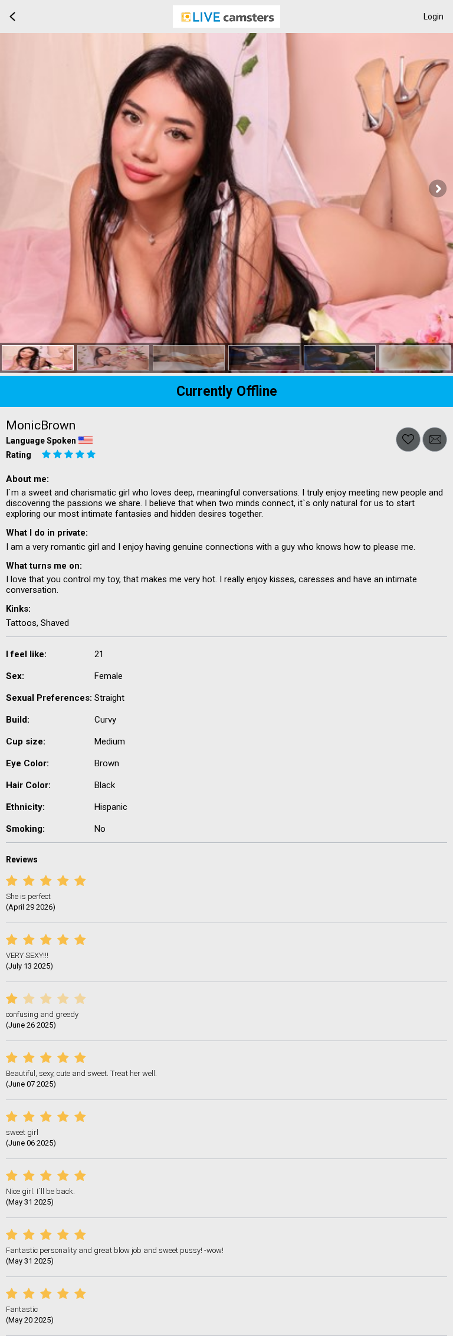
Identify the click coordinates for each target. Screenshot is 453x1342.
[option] (38, 357)
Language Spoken (41, 440)
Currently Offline (226, 391)
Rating (18, 455)
